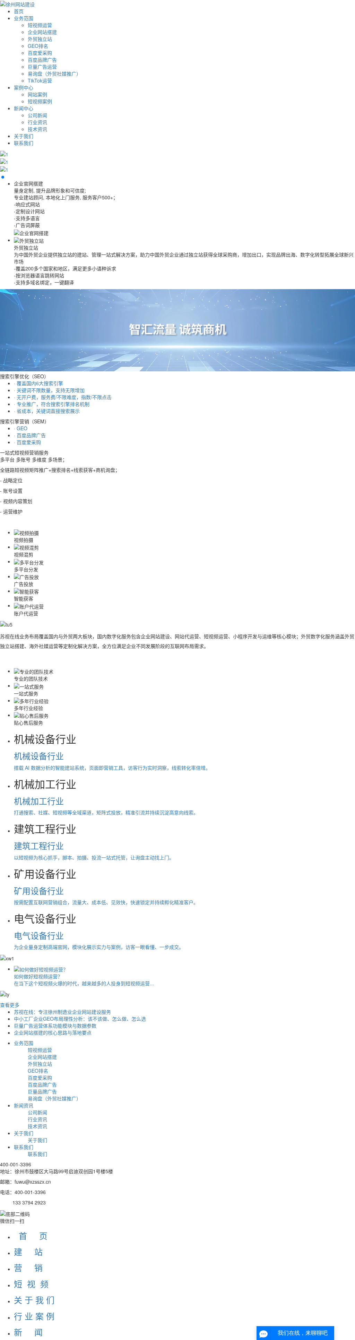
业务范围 (23, 18)
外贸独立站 (40, 38)
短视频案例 (40, 101)
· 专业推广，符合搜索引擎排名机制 (51, 403)
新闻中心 (23, 108)
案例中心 (23, 87)
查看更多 (9, 1004)
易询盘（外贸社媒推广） (54, 73)
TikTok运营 (40, 80)
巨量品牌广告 (42, 1091)
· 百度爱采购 (27, 442)
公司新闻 (37, 115)
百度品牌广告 (42, 59)
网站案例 (37, 94)
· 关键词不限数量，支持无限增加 (49, 390)
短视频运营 (40, 24)
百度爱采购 (40, 52)
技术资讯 (37, 129)
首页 (19, 11)
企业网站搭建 (42, 31)
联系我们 (23, 142)
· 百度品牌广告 (30, 435)
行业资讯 (37, 122)
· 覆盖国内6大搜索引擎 (38, 383)
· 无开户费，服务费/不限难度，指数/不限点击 (63, 397)
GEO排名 (38, 45)
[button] (2, 177)
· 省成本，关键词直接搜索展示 (47, 410)
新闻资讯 (23, 1105)
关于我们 (23, 135)
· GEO (20, 428)
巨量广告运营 (42, 66)
